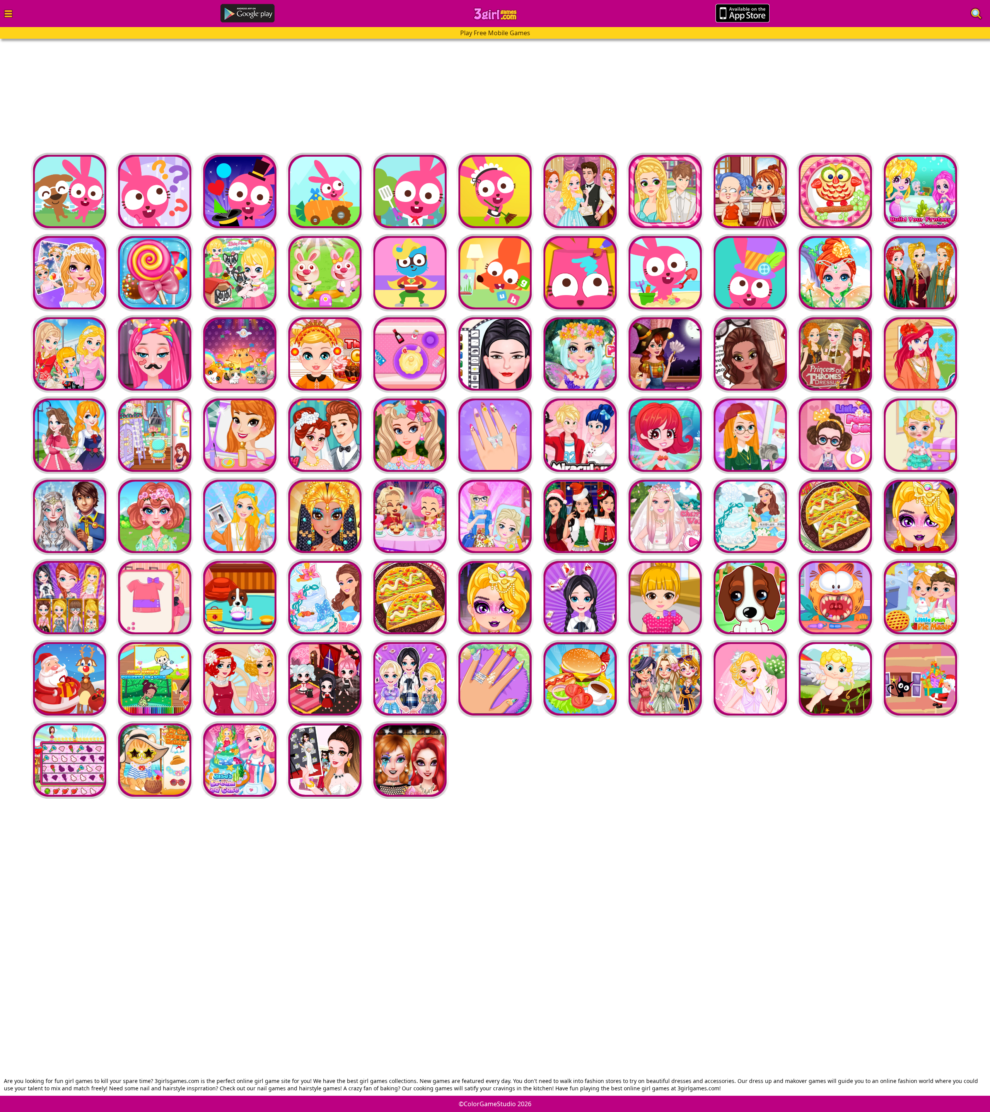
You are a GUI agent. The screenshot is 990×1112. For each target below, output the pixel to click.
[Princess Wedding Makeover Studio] (239, 679)
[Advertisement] (232, 93)
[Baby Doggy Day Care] (750, 597)
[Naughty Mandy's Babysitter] (835, 191)
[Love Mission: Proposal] (69, 760)
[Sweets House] (154, 272)
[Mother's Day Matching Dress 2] (69, 354)
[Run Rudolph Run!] (69, 679)
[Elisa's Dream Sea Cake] (239, 760)
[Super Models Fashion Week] (495, 354)
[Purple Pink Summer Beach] (665, 272)
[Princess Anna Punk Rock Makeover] (410, 760)
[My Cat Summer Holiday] (154, 760)
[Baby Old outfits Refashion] (154, 597)
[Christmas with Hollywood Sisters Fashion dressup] (580, 516)
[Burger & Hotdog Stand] (580, 679)
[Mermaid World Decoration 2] (920, 191)
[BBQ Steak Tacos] (835, 516)
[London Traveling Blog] (750, 435)
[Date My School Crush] (665, 191)
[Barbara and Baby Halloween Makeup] (920, 516)
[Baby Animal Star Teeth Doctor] (835, 597)
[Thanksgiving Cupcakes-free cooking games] (325, 354)
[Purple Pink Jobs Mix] (410, 272)
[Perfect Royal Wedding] (325, 435)
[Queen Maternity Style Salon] (750, 354)
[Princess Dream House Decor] (69, 435)
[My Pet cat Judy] (239, 354)
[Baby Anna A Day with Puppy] (239, 272)
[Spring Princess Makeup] (580, 354)
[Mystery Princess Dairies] (580, 191)
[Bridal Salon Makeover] (750, 679)
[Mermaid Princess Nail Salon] (495, 679)
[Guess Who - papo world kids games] (154, 191)
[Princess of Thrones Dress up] (920, 272)
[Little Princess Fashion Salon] (835, 435)
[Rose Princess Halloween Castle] (665, 354)
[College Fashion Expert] (495, 516)
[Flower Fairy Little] (835, 272)
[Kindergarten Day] (325, 272)
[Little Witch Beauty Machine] (750, 191)
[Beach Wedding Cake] (750, 516)
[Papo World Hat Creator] (750, 272)
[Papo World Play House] (69, 191)
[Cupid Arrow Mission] (835, 679)
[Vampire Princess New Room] (325, 679)
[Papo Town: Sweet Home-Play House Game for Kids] (495, 272)
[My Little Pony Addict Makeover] (154, 354)
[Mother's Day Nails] (495, 435)
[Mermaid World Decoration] (665, 435)
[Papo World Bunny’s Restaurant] (410, 191)
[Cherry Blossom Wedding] (665, 516)
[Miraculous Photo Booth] (580, 435)
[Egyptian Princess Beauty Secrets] (325, 516)
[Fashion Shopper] (239, 516)
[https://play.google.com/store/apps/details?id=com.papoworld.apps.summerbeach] (580, 272)
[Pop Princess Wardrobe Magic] (325, 760)
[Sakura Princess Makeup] (69, 272)
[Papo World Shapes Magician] (239, 191)
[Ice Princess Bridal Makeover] (69, 516)
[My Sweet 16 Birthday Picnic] (410, 435)
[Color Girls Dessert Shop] (410, 516)
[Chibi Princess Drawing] (154, 679)
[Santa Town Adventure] (920, 679)
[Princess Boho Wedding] (239, 435)
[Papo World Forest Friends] (325, 191)
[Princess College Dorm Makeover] (154, 435)
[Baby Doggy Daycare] (239, 597)
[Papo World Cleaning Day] (495, 191)
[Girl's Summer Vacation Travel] (665, 679)
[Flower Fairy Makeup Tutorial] (154, 516)
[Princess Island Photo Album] (920, 354)
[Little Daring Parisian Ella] (920, 435)
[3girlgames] (495, 14)
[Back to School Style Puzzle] (69, 597)
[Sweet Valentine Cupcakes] (410, 354)
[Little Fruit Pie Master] (920, 597)
